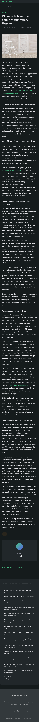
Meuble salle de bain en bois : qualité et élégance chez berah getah (18, 671)
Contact (25, 711)
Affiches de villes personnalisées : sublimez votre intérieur (18, 652)
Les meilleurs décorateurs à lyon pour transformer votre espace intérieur (19, 614)
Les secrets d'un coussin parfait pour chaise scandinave (17, 601)
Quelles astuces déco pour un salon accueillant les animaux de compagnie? (19, 608)
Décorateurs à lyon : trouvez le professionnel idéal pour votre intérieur (19, 665)
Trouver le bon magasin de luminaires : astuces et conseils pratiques (18, 646)
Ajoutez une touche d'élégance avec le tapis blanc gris (19, 633)
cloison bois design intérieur (19, 385)
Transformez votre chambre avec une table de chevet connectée (17, 659)
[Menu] (35, 1)
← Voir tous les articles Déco (12, 567)
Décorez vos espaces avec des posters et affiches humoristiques (18, 621)
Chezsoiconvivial (19, 695)
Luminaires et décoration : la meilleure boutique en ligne (19, 591)
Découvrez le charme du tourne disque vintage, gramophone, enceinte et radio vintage (18, 640)
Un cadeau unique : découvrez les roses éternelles (19, 596)
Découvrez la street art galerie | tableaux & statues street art (19, 627)
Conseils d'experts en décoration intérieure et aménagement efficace (17, 678)
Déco (9, 7)
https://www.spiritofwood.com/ (13, 170)
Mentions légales (16, 711)
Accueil (4, 7)
